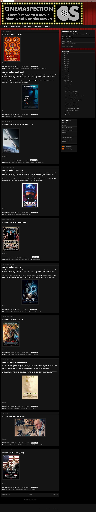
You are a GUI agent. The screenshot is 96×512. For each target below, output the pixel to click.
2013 (65, 80)
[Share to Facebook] (36, 66)
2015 (65, 76)
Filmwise (64, 125)
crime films (21, 489)
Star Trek (29, 162)
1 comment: (25, 160)
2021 (65, 63)
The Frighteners (31, 408)
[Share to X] (34, 66)
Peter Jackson (23, 408)
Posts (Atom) (33, 499)
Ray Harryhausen (22, 444)
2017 (65, 72)
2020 (65, 65)
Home (5, 26)
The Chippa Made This (67, 137)
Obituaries (15, 444)
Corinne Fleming (68, 148)
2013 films (8, 68)
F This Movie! (65, 122)
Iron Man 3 (20, 354)
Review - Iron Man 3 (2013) (12, 319)
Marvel (25, 354)
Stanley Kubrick (36, 68)
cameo (7, 311)
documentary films (16, 68)
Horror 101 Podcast (67, 127)
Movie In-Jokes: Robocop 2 (12, 170)
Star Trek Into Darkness (38, 162)
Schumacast (65, 135)
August (67, 84)
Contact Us (37, 26)
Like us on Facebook (67, 36)
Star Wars (38, 311)
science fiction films (22, 162)
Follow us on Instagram (68, 46)
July (66, 86)
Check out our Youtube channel (69, 43)
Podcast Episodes (15, 26)
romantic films (28, 259)
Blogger (57, 509)
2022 (65, 61)
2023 (65, 59)
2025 (65, 55)
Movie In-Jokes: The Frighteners (14, 362)
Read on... (4, 62)
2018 (65, 69)
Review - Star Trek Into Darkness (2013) (17, 124)
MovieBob (64, 132)
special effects (27, 311)
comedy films (15, 489)
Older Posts (54, 494)
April (66, 112)
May (66, 90)
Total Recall (19, 116)
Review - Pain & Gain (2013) (13, 453)
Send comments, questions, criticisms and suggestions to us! (76, 33)
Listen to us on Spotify (67, 41)
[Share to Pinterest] (37, 66)
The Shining (43, 68)
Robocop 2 (19, 214)
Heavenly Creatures (11, 408)
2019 (65, 67)
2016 (65, 74)
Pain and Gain (27, 489)
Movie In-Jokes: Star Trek (12, 267)
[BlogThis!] (33, 66)
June (66, 88)
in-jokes (8, 116)
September (68, 81)
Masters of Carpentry (67, 130)
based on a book (16, 259)
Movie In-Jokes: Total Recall (13, 72)
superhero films (35, 354)
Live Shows (47, 26)
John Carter (13, 116)
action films (14, 162)
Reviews (22, 259)
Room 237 (29, 68)
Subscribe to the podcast (68, 38)
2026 (65, 53)
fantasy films (9, 444)
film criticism (24, 68)
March (67, 114)
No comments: (25, 66)
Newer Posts (6, 494)
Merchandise (27, 26)
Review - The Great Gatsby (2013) (15, 222)
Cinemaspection (68, 146)
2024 (65, 57)
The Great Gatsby (36, 259)
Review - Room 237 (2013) (12, 34)
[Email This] (32, 66)
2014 (65, 78)
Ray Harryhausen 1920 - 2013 (13, 416)
